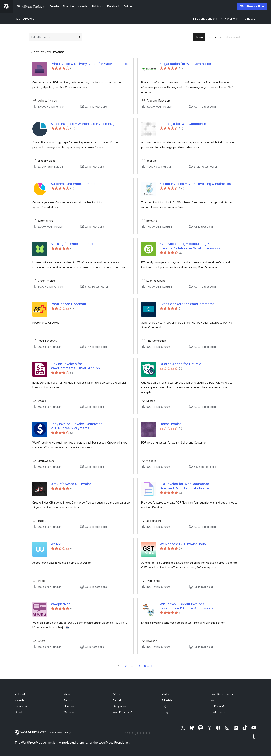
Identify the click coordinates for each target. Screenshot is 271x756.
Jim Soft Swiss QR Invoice (71, 484)
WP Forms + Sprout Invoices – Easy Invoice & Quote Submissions (186, 606)
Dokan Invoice (171, 424)
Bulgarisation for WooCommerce (185, 64)
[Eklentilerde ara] (78, 37)
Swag (167, 712)
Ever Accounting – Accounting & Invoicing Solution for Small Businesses (190, 246)
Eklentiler (69, 706)
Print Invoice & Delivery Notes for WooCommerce (90, 64)
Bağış (167, 706)
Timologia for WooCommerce (183, 124)
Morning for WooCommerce (73, 244)
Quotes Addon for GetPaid (180, 364)
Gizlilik (18, 712)
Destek (117, 700)
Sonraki (148, 666)
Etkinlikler (167, 700)
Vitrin (67, 694)
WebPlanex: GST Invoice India (183, 544)
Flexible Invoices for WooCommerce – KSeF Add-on (75, 366)
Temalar (69, 700)
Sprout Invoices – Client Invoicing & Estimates (195, 184)
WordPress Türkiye (60, 732)
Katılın (165, 694)
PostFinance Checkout (68, 304)
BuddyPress (220, 712)
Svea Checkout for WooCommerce (187, 304)
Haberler (20, 700)
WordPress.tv (122, 712)
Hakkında (20, 694)
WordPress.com (222, 694)
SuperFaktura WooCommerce (74, 184)
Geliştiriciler (120, 706)
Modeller (69, 712)
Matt (215, 700)
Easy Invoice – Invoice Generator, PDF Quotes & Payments (77, 426)
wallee (56, 544)
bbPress (217, 706)
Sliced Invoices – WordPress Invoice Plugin (84, 124)
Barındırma (21, 706)
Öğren (117, 694)
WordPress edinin (252, 6)
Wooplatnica (60, 604)
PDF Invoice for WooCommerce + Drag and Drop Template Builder (186, 486)
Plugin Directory (24, 18)
